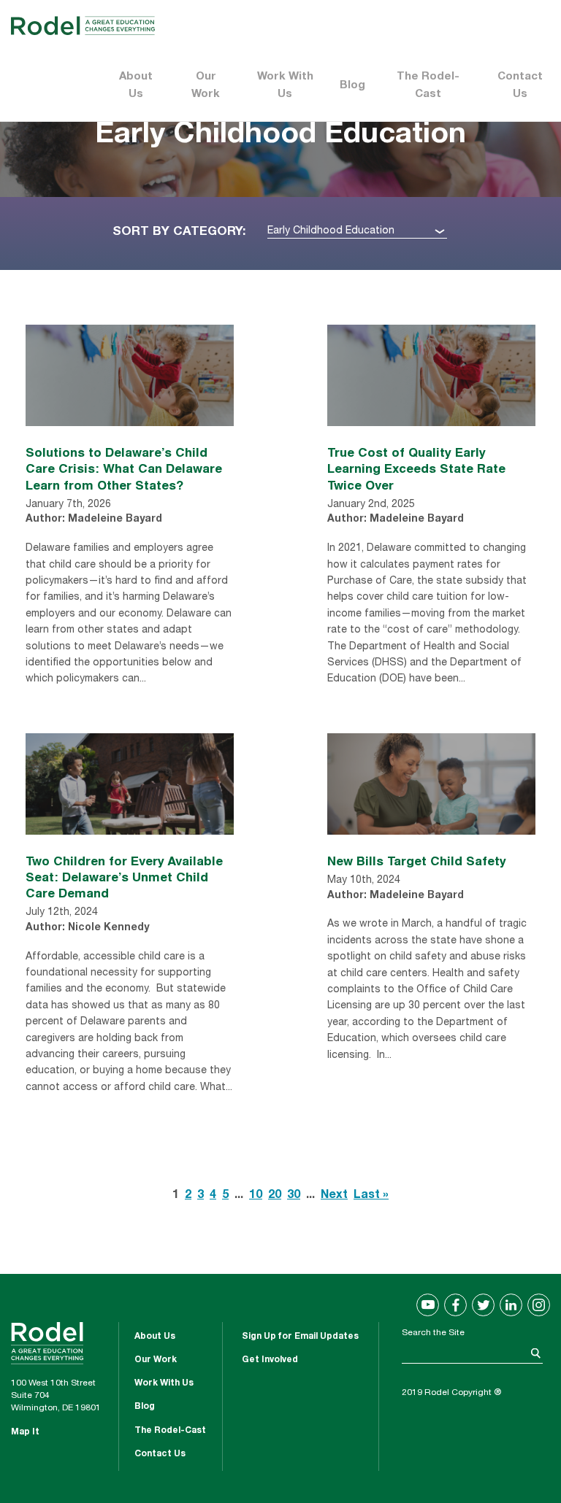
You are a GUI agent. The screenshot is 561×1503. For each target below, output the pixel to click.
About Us (136, 86)
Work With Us (285, 86)
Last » (371, 1196)
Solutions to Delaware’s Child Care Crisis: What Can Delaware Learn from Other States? (124, 468)
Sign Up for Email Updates (300, 1336)
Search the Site (433, 1333)
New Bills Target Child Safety (416, 860)
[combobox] (357, 232)
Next (334, 1196)
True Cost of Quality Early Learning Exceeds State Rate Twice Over (416, 468)
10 (255, 1196)
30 (293, 1196)
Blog (352, 85)
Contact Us (520, 86)
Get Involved (270, 1360)
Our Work (205, 86)
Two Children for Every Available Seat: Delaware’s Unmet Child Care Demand (124, 876)
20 (274, 1196)
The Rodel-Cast (428, 86)
